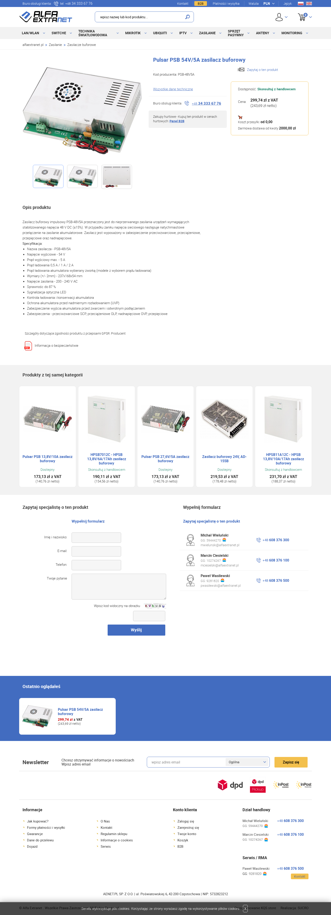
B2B (201, 3)
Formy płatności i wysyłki (46, 827)
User (282, 17)
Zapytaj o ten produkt (262, 69)
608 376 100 (276, 560)
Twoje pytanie (57, 578)
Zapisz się (291, 762)
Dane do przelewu (40, 840)
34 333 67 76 (79, 4)
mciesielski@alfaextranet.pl (220, 565)
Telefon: (61, 564)
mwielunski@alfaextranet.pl (220, 545)
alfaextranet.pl (33, 44)
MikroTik (133, 33)
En (309, 3)
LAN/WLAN (30, 33)
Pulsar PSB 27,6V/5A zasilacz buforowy (165, 459)
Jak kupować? (37, 821)
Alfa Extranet (46, 17)
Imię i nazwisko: (55, 537)
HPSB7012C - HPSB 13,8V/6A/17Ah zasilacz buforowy (106, 459)
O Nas (105, 821)
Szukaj (187, 16)
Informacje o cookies (117, 840)
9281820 (212, 581)
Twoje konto (186, 833)
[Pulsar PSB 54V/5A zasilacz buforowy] (82, 110)
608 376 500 (276, 580)
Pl (301, 3)
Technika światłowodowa (92, 33)
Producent (118, 333)
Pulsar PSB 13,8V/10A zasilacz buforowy (48, 459)
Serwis (106, 846)
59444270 (213, 540)
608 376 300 (276, 539)
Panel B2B (177, 121)
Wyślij (136, 629)
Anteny (262, 33)
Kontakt (182, 3)
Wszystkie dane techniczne (173, 89)
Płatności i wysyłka (226, 3)
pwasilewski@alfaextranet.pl (221, 585)
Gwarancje (35, 833)
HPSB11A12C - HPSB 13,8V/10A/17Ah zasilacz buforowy (283, 459)
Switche (59, 33)
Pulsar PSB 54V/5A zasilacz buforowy (80, 711)
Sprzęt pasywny (236, 33)
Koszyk (301, 12)
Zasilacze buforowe (81, 44)
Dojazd (32, 846)
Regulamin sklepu (114, 833)
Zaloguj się (185, 821)
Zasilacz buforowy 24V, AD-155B (224, 459)
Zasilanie (207, 33)
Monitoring (291, 33)
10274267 (213, 560)
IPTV (183, 33)
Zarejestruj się (188, 827)
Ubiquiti (160, 33)
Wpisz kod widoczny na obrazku (117, 605)
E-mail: (62, 550)
